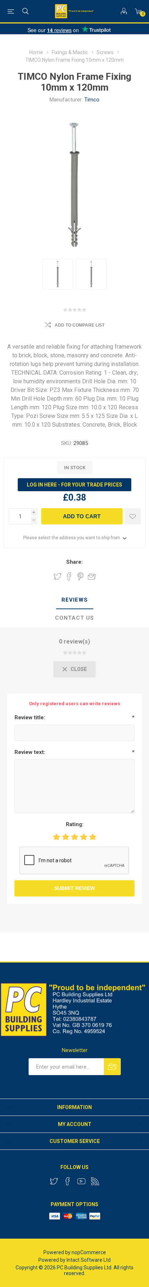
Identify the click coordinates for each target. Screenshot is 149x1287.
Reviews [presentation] (74, 600)
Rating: (75, 824)
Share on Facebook (69, 576)
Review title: (29, 717)
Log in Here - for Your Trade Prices (74, 485)
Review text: (29, 752)
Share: (74, 562)
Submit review (74, 888)
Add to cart (82, 516)
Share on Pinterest (80, 576)
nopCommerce (89, 1252)
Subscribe (112, 1066)
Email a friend (92, 576)
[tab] (74, 600)
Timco (91, 99)
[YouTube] (81, 1181)
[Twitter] (54, 1181)
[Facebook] (67, 1181)
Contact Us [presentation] (74, 618)
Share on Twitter (57, 576)
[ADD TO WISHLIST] (132, 516)
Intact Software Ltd (89, 1260)
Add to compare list (80, 325)
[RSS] (95, 1181)
